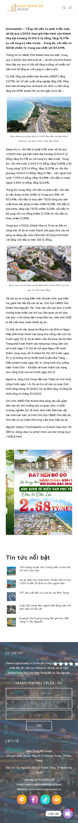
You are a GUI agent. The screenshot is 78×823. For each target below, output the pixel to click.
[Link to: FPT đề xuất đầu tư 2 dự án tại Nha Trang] (11, 596)
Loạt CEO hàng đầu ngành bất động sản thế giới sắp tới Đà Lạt (45, 607)
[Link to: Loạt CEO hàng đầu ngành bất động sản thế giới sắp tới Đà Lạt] (11, 609)
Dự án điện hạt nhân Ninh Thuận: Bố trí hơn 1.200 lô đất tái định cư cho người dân (45, 581)
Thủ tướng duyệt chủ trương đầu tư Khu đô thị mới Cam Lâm (45, 568)
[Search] (62, 7)
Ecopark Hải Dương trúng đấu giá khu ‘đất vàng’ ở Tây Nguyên (44, 619)
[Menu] (70, 7)
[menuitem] (62, 7)
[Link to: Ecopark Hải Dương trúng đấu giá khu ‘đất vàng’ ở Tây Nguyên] (11, 622)
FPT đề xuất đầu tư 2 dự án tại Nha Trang (44, 592)
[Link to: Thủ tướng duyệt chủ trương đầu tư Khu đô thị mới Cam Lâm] (11, 571)
